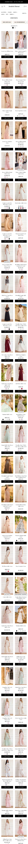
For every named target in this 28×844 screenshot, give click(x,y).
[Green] (17, 115)
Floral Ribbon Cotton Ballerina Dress (20, 415)
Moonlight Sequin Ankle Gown (21, 296)
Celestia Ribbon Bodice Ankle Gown (21, 505)
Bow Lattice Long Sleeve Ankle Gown (7, 355)
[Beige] (7, 85)
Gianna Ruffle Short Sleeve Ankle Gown (7, 446)
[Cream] (24, 115)
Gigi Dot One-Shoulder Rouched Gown (7, 536)
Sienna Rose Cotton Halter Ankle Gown (21, 811)
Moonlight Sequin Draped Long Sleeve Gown (20, 265)
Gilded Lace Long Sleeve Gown (7, 296)
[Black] (9, 208)
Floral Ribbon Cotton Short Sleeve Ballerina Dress (21, 476)
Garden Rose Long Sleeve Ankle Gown (7, 384)
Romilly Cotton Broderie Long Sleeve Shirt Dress (21, 780)
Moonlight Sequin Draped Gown (7, 476)
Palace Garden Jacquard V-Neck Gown (21, 52)
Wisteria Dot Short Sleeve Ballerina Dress (20, 840)
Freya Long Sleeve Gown (20, 110)
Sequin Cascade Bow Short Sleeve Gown (7, 203)
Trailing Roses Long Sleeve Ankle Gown (20, 657)
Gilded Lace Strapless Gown (21, 355)
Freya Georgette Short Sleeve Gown (21, 80)
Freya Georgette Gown (21, 566)
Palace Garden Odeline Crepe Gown (21, 173)
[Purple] (23, 208)
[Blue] (18, 208)
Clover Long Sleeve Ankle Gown (20, 719)
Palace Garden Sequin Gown (7, 111)
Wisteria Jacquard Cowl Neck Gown (21, 234)
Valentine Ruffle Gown (7, 414)
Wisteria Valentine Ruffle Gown (20, 536)
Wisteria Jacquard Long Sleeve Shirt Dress (7, 780)
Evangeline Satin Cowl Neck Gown (7, 688)
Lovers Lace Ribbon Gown (7, 51)
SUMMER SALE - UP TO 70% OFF (14, 2)
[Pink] (5, 85)
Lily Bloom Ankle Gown (21, 383)
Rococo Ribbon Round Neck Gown (7, 80)
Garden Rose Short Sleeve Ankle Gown (7, 626)
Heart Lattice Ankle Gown (20, 203)
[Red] (21, 208)
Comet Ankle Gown (7, 597)
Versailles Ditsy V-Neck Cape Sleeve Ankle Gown (20, 325)
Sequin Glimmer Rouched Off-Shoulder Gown (20, 597)
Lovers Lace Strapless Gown (7, 142)
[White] (9, 85)
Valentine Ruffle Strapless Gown (7, 811)
